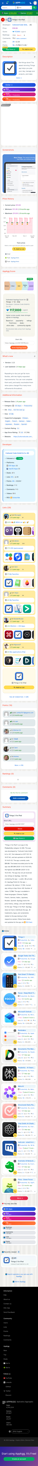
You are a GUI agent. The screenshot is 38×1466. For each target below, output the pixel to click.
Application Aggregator (25, 1402)
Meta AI (21, 1086)
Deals (6, 1359)
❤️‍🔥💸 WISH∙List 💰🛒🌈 (18, 522)
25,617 (8, 1419)
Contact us (7, 1304)
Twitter (8, 1391)
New (5, 1350)
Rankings (7, 1336)
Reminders (22, 1030)
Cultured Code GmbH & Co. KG (17, 453)
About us (7, 1299)
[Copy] (34, 56)
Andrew (16, 756)
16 (13, 45)
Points (6, 1331)
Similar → (8, 85)
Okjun (16, 593)
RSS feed (29, 922)
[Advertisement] (19, 124)
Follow (20, 458)
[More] (35, 949)
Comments (7, 1340)
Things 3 (21, 937)
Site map (7, 1308)
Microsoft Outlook (24, 1012)
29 (22, 946)
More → (20, 1198)
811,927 (30, 13)
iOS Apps (12, 466)
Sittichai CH (17, 730)
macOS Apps (13, 469)
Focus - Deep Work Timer (27, 993)
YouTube (9, 1378)
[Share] (3, 20)
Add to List (29, 49)
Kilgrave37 (17, 644)
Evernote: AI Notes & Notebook (27, 1161)
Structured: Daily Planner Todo (27, 1105)
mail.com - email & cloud (27, 1142)
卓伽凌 (16, 739)
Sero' (16, 567)
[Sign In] (35, 3)
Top (5, 1355)
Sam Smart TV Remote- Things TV (27, 974)
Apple (32, 1033)
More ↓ (19, 78)
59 (12, 477)
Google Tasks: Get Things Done (27, 956)
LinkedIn (9, 1382)
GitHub (8, 1387)
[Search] (34, 7)
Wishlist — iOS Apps (16, 626)
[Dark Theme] (30, 3)
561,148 (9, 1425)
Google (33, 959)
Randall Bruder (18, 619)
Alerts (8, 1363)
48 (13, 481)
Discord (8, 1395)
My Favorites (13, 574)
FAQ (5, 1295)
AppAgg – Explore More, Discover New (21, 1440)
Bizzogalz (18, 515)
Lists (5, 1327)
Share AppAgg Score (19, 347)
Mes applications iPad (16, 652)
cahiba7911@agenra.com (24, 712)
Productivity (22, 940)
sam (16, 721)
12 (23, 1060)
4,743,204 (13, 13)
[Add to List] (15, 949)
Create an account (19, 1459)
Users (6, 1323)
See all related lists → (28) (19, 697)
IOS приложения (15, 548)
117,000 (20, 32)
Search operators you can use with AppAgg (20, 1275)
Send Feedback (9, 1312)
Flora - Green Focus (25, 1179)
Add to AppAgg (20, 1282)
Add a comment (21, 38)
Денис (16, 541)
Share (19, 829)
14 (23, 1098)
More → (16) (19, 765)
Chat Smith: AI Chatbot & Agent (27, 1124)
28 (13, 42)
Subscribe (16, 498)
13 (23, 1023)
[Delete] (18, 1252)
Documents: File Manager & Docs (27, 1049)
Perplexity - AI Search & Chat (27, 1068)
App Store (9, 49)
